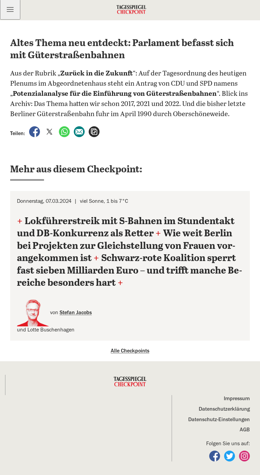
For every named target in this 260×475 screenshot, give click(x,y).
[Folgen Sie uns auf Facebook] (215, 455)
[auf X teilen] (50, 131)
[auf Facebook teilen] (35, 131)
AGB (245, 429)
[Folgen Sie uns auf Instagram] (244, 455)
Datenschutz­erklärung (224, 409)
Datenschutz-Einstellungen (219, 419)
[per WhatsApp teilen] (65, 131)
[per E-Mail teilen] (80, 131)
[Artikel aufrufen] (94, 131)
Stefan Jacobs (76, 312)
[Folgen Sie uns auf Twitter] (230, 455)
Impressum (237, 398)
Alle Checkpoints (130, 350)
